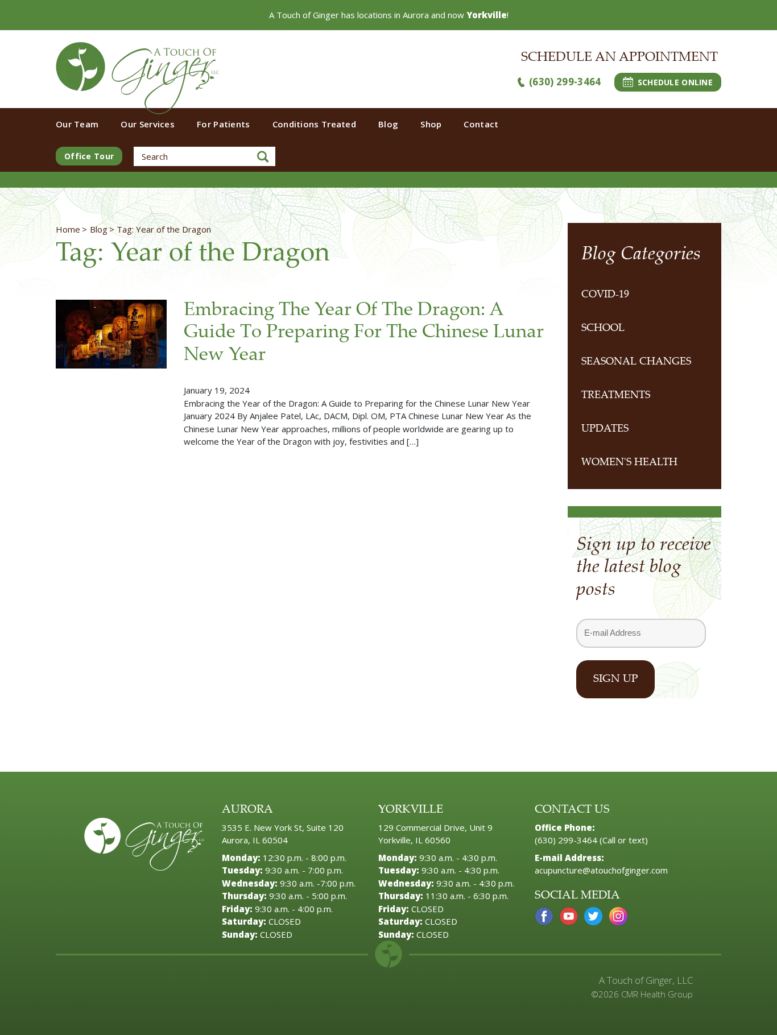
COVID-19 (605, 295)
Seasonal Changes (636, 362)
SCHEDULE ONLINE (675, 82)
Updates (605, 429)
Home (68, 229)
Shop (430, 124)
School (603, 329)
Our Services (148, 124)
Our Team (77, 124)
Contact (481, 124)
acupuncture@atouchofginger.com (601, 870)
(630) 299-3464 (565, 81)
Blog (388, 124)
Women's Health (629, 463)
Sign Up (615, 679)
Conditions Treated (314, 124)
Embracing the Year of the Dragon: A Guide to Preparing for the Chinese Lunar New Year (364, 333)
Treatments (615, 396)
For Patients (223, 124)
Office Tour (89, 156)
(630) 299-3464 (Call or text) (591, 840)
